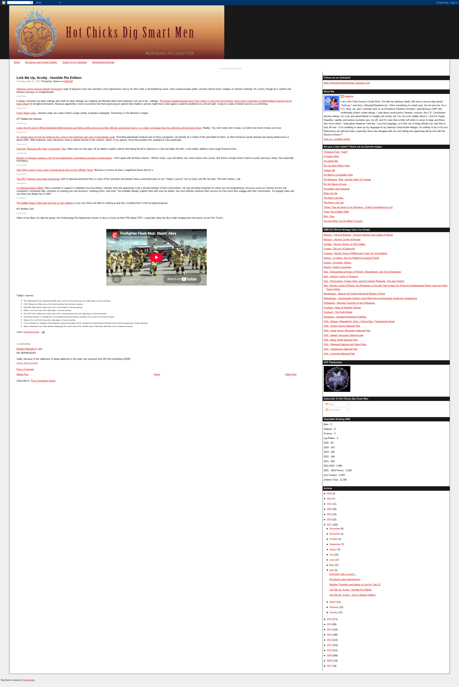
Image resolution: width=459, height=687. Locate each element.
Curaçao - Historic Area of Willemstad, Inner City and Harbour (355, 253)
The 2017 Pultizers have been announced (38, 179)
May (331, 565)
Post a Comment (25, 369)
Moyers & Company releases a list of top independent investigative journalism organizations (64, 158)
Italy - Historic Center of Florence (341, 276)
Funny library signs (26, 113)
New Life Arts (29, 680)
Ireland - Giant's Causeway (337, 267)
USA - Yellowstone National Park (341, 349)
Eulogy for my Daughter (74, 62)
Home (17, 62)
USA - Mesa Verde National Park (341, 340)
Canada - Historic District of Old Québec (344, 244)
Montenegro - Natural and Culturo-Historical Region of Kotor (354, 293)
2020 (329, 509)
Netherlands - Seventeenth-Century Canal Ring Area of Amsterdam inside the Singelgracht (370, 298)
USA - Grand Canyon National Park (342, 326)
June (331, 559)
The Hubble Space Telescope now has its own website (44, 203)
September (335, 544)
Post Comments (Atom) (43, 380)
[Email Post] (43, 332)
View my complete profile (337, 139)
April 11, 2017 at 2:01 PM (26, 363)
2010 (329, 650)
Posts (331, 404)
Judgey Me (329, 170)
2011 (329, 645)
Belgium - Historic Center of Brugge (342, 239)
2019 (329, 514)
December (334, 528)
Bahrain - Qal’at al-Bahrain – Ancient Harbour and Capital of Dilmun (358, 235)
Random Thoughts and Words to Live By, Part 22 (354, 584)
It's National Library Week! (30, 188)
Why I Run (329, 216)
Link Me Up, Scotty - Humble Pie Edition (49, 78)
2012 (329, 640)
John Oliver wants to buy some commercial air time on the (47, 170)
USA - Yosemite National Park (339, 353)
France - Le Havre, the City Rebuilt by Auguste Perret (351, 258)
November (334, 534)
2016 (329, 619)
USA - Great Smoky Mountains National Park (347, 330)
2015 (329, 624)
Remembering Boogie (103, 62)
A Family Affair (331, 156)
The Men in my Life (334, 202)
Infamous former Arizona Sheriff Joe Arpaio (38, 89)
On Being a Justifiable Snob (338, 174)
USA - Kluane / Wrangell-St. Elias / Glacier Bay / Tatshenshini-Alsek (359, 321)
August (333, 549)
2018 (329, 519)
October (333, 539)
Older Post (291, 374)
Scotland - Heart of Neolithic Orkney (342, 307)
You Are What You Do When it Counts (343, 221)
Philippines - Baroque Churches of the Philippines (349, 303)
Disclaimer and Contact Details (41, 62)
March (332, 602)
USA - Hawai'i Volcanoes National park (343, 335)
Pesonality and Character (337, 188)
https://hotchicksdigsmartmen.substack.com (347, 83)
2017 (329, 524)
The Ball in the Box (334, 198)
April (331, 570)
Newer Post (22, 374)
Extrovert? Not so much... (342, 574)
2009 (329, 655)
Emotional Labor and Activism (344, 579)
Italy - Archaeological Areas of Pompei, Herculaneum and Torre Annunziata (362, 271)
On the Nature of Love (335, 184)
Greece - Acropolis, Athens (337, 262)
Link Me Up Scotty (31, 332)
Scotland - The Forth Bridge (338, 312)
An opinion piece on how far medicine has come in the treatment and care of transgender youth (65, 137)
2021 (329, 504)
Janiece (348, 96)
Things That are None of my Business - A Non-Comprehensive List (358, 207)
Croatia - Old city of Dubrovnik (339, 248)
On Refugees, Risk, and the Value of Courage (347, 179)
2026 (329, 493)
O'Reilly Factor (85, 170)
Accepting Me (331, 161)
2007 (329, 666)
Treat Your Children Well (336, 211)
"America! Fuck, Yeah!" (336, 152)
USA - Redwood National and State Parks (345, 344)
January (333, 612)
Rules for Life (330, 193)
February (334, 607)
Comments (334, 409)
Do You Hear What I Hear (337, 165)
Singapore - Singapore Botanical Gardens (345, 316)
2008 (329, 660)
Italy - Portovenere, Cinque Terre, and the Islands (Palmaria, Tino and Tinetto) (364, 281)
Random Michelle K (26, 349)
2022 (329, 498)
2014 (329, 629)
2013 (329, 634)
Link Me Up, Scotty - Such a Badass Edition (352, 595)
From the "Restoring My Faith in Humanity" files (41, 149)
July (331, 554)
